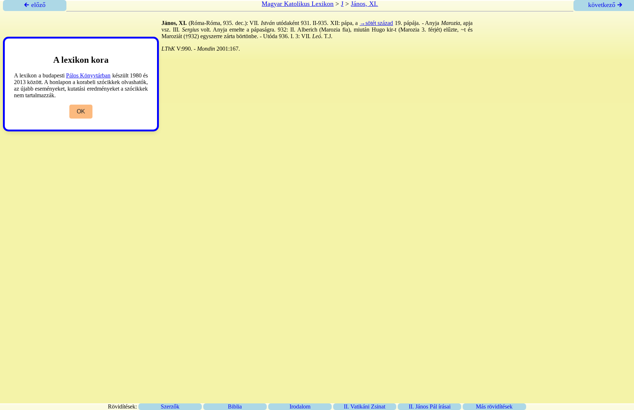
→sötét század (376, 23)
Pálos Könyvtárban (88, 75)
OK (81, 111)
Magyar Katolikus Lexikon (298, 3)
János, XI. (364, 3)
